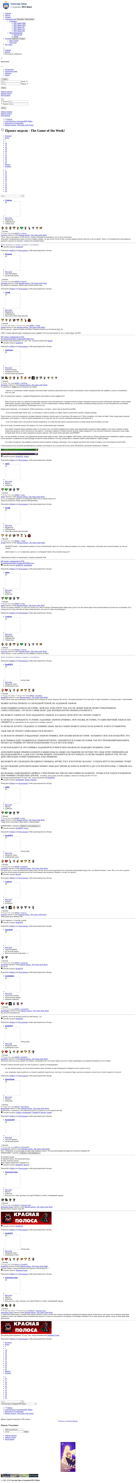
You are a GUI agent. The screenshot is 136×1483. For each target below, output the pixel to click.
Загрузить (12, 43)
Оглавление (9, 69)
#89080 (17, 281)
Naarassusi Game (11, 1172)
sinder (7, 464)
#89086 (17, 649)
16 (6, 143)
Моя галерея (13, 41)
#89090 (17, 866)
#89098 (17, 1057)
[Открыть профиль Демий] (12, 308)
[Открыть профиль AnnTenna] (12, 366)
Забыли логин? (6, 93)
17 (6, 145)
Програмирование (16, 33)
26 (6, 163)
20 (6, 151)
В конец (8, 166)
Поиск (7, 75)
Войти (4, 88)
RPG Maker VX (19, 29)
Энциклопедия (10, 19)
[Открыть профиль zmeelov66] (12, 945)
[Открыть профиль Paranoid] (12, 270)
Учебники (13, 21)
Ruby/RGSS (18, 35)
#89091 (17, 913)
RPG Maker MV (19, 31)
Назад (7, 138)
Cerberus (8, 200)
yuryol (26, 828)
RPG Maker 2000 (20, 23)
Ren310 (18, 874)
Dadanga (33, 780)
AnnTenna (9, 350)
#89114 (17, 1205)
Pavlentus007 (27, 1112)
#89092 (17, 963)
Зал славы (8, 44)
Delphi (16, 36)
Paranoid (8, 254)
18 (6, 147)
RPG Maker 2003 (20, 25)
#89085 (17, 603)
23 (6, 157)
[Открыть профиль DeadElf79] (12, 680)
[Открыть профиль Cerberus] (12, 216)
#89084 (17, 541)
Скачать (8, 17)
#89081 (32, 325)
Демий (7, 292)
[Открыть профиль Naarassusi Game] (12, 1188)
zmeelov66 (9, 930)
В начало (8, 136)
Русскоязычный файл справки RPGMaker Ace (17, 339)
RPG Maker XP (19, 27)
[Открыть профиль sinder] (12, 479)
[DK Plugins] (33, 1477)
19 (6, 149)
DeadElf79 (19, 247)
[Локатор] (24, 1477)
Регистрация (5, 95)
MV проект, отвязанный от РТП (12, 337)
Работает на (62, 1421)
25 (6, 161)
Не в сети (8, 218)
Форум (7, 15)
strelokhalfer (28, 565)
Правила (8, 73)
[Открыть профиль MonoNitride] (12, 1095)
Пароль (23, 84)
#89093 (17, 1009)
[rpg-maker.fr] (5, 1477)
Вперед (7, 164)
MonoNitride (9, 1079)
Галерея (8, 38)
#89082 (17, 383)
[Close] (2, 66)
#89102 (17, 1147)
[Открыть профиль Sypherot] (12, 897)
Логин (23, 81)
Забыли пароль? (6, 91)
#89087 (32, 695)
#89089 (17, 818)
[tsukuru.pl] (15, 1477)
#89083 (17, 495)
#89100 (17, 1106)
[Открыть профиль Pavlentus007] (12, 1135)
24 (6, 159)
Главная (8, 13)
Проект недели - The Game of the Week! (33, 235)
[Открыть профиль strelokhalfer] (12, 992)
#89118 (32, 1310)
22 (6, 155)
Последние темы (11, 71)
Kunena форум (72, 1421)
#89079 (17, 233)
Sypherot (8, 881)
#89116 (17, 1264)
